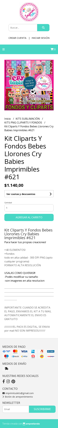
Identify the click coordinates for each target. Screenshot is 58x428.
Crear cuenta (17, 37)
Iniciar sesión (40, 37)
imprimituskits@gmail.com (19, 393)
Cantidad (8, 202)
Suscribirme (42, 409)
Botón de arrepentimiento (18, 396)
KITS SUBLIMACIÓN (28, 118)
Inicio (7, 118)
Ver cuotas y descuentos (20, 194)
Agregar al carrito (29, 217)
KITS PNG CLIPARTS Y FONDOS (23, 122)
